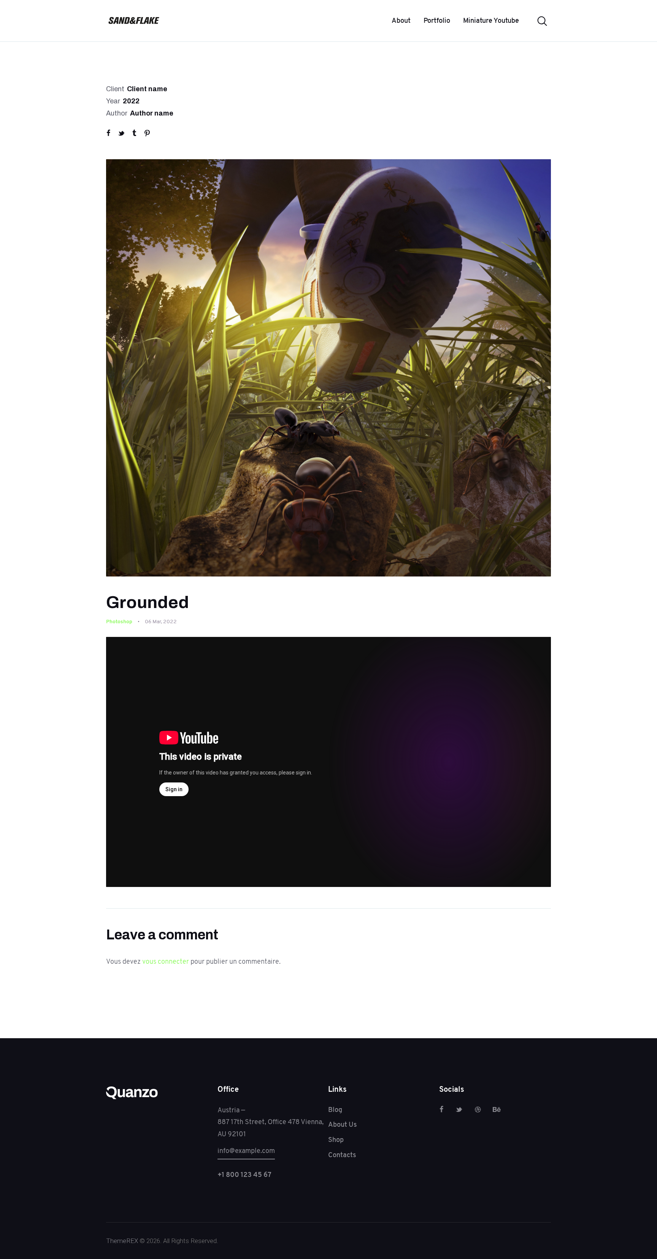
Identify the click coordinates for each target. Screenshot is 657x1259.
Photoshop (119, 621)
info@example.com (246, 1151)
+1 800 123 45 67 (244, 1175)
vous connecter (165, 961)
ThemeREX (122, 1241)
